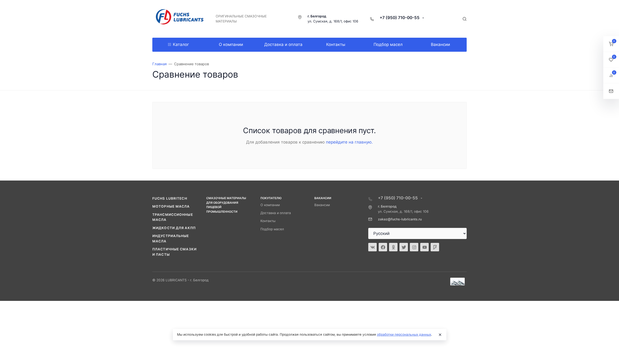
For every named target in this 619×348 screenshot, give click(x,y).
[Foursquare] (435, 247)
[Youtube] (424, 247)
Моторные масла (171, 206)
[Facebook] (383, 247)
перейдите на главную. (349, 142)
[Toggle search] (464, 19)
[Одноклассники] (393, 247)
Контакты (267, 221)
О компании (270, 205)
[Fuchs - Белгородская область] (180, 19)
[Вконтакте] (372, 247)
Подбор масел (272, 229)
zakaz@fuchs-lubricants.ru (400, 219)
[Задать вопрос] (611, 91)
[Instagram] (414, 247)
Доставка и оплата (275, 213)
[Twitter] (403, 247)
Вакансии (322, 205)
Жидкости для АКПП (174, 228)
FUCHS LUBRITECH (169, 198)
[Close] (440, 334)
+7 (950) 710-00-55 (400, 17)
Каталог (181, 44)
